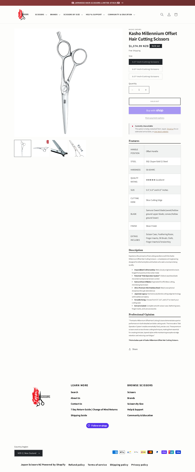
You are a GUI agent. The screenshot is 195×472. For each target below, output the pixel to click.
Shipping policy (119, 464)
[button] (40, 14)
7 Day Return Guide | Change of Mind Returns (94, 409)
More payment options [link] (154, 118)
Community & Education (140, 415)
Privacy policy (139, 464)
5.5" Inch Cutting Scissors (147, 62)
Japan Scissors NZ (31, 464)
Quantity (133, 83)
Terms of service (97, 464)
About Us (75, 398)
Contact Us (76, 403)
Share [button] (134, 349)
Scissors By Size (135, 403)
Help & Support (135, 409)
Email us (170, 129)
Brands (131, 398)
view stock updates (161, 131)
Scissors (131, 392)
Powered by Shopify (54, 464)
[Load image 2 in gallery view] (41, 148)
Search (74, 392)
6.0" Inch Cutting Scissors (147, 70)
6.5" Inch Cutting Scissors (147, 77)
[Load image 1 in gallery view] (22, 148)
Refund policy (77, 464)
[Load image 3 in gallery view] (59, 148)
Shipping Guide (79, 415)
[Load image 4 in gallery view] (77, 148)
